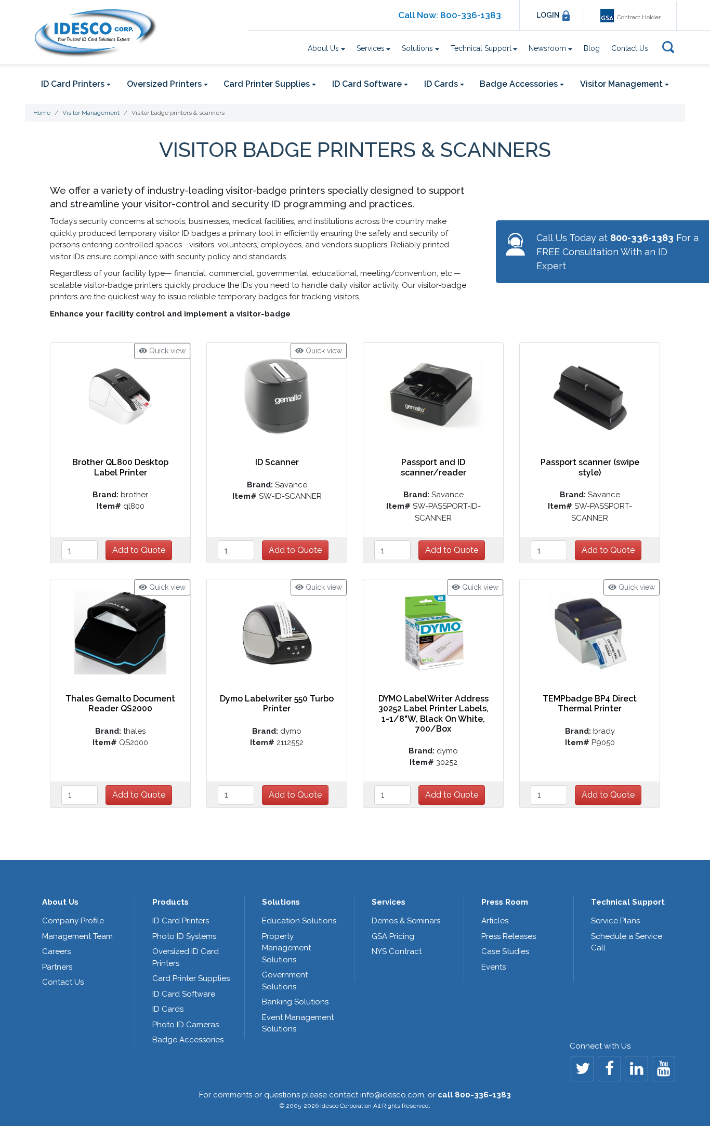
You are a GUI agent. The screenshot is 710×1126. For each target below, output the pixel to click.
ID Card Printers (180, 920)
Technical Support (628, 902)
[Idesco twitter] (582, 1068)
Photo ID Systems (184, 936)
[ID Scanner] (276, 396)
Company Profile (73, 920)
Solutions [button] (417, 48)
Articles (494, 920)
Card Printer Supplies (191, 978)
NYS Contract (397, 951)
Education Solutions (299, 920)
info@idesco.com (392, 1094)
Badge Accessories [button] (519, 84)
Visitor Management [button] (621, 84)
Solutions (281, 902)
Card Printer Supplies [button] (266, 84)
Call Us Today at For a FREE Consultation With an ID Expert (617, 251)
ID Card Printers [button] (72, 84)
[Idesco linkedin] (636, 1068)
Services (388, 902)
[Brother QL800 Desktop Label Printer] (120, 396)
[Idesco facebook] (609, 1068)
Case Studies (505, 951)
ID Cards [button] (441, 84)
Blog (592, 48)
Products (170, 902)
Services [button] (371, 48)
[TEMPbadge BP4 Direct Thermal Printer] (590, 632)
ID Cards (167, 1009)
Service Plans (615, 920)
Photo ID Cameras (185, 1024)
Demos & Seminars (406, 920)
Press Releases (508, 936)
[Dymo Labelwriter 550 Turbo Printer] (277, 632)
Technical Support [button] (481, 48)
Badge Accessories (187, 1039)
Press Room (504, 902)
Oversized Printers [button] (164, 84)
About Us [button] (323, 48)
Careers (56, 951)
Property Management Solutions (286, 948)
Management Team (77, 936)
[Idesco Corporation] (95, 33)
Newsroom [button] (547, 48)
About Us (60, 902)
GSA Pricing (393, 936)
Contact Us (629, 48)
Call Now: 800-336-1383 (449, 15)
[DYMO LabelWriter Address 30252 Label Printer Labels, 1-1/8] (433, 632)
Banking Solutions (295, 1001)
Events (493, 967)
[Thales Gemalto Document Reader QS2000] (120, 632)
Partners (57, 967)
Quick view (166, 351)
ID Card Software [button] (367, 84)
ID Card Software (183, 994)
